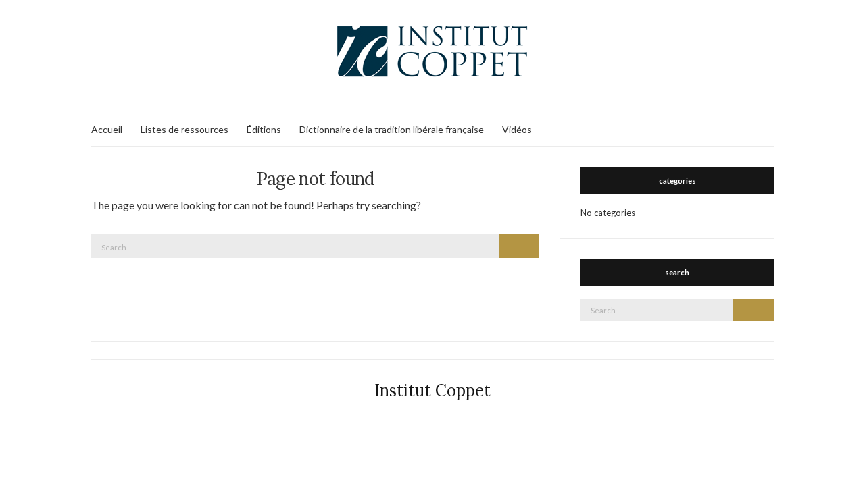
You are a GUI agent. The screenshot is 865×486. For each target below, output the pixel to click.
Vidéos (517, 129)
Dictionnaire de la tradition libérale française (391, 129)
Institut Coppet (432, 390)
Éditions (264, 129)
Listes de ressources (184, 129)
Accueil (106, 129)
